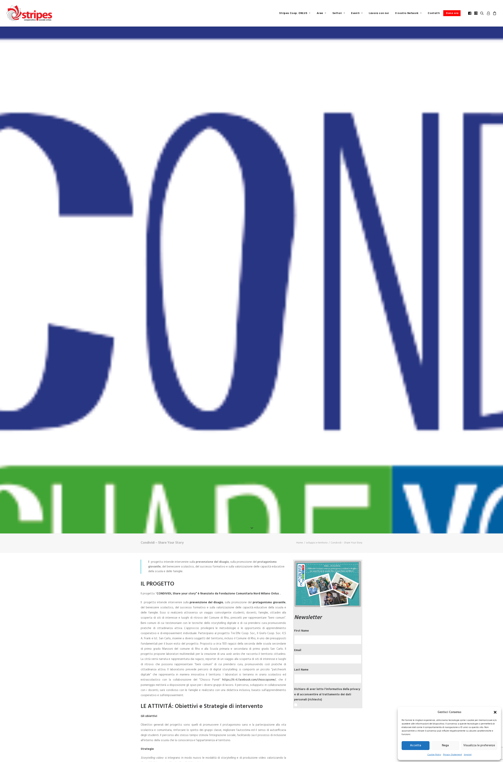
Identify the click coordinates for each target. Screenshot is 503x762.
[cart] (494, 13)
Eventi (355, 13)
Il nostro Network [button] (407, 13)
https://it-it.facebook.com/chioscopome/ (249, 679)
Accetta (415, 745)
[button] (495, 712)
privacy (355, 689)
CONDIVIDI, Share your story (176, 593)
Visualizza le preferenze (479, 745)
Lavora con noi (379, 13)
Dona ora (452, 13)
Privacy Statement (452, 755)
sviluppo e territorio (317, 543)
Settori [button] (337, 13)
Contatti (434, 13)
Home (299, 543)
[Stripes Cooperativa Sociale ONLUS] (29, 13)
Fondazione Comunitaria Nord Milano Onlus (249, 593)
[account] (488, 13)
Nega (445, 745)
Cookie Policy (434, 755)
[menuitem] (294, 13)
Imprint (468, 755)
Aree (320, 13)
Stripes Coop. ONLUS (293, 13)
